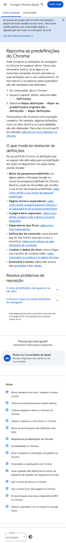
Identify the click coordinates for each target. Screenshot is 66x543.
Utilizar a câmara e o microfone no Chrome (33, 421)
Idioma (12, 533)
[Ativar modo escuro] (30, 537)
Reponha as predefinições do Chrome (32, 439)
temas (37, 265)
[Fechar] (63, 20)
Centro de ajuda (11, 12)
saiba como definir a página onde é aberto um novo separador (33, 217)
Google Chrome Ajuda (24, 4)
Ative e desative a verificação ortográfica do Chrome (34, 455)
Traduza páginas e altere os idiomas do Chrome (32, 412)
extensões (20, 265)
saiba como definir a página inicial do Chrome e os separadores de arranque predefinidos (33, 205)
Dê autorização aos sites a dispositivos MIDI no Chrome (34, 498)
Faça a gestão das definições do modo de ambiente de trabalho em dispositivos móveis (35, 473)
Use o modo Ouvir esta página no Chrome (33, 489)
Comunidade (30, 12)
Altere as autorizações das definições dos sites (33, 430)
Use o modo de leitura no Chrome (29, 481)
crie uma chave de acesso (16, 35)
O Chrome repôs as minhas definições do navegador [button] (28, 301)
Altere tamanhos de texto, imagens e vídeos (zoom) (34, 394)
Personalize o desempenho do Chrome (31, 464)
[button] (5, 4)
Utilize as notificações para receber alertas (34, 403)
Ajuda (9, 384)
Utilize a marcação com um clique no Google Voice (34, 508)
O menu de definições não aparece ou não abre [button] (28, 290)
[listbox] (16, 537)
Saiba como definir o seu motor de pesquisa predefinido (34, 193)
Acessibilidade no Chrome (24, 446)
